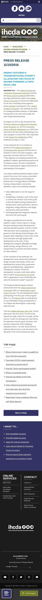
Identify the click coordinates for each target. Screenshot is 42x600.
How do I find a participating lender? (21, 368)
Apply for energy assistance (17, 442)
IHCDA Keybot (30, 593)
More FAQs (21, 412)
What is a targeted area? (16, 372)
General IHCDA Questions (29, 488)
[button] (39, 2)
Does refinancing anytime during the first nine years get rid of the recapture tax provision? (21, 389)
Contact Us (27, 483)
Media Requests (29, 494)
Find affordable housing (16, 438)
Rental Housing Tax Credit (24, 275)
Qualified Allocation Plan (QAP (21, 311)
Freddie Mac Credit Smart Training (9, 497)
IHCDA (22, 15)
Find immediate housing (16, 434)
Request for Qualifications (18, 137)
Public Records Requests (29, 500)
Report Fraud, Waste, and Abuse (30, 506)
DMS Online (7, 483)
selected (12, 106)
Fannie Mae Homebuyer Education (7, 489)
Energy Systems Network (16, 96)
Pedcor (17, 298)
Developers (18, 46)
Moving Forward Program (15, 49)
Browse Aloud (21, 558)
